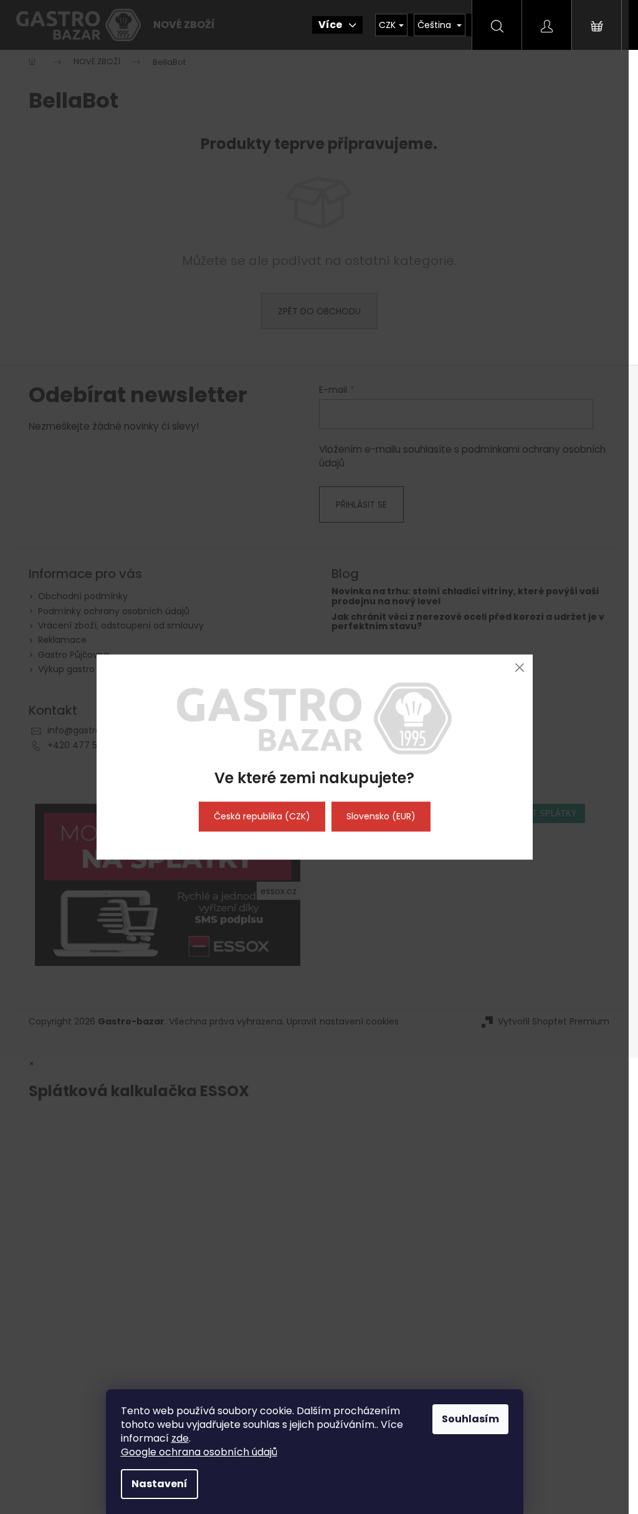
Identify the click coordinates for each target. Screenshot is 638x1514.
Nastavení (159, 1484)
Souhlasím (470, 1419)
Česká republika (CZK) (262, 816)
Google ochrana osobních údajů (199, 1452)
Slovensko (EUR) (381, 816)
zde (180, 1438)
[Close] (519, 667)
